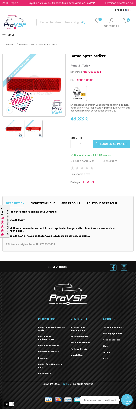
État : (73, 80)
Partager (83, 182)
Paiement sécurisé (48, 352)
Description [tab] (15, 203)
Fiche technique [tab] (43, 203)
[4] (87, 168)
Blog (105, 346)
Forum (106, 352)
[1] (72, 168)
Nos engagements (113, 333)
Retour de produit (80, 342)
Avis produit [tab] (70, 203)
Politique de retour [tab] (102, 203)
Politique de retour (48, 345)
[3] (82, 168)
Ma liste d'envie (78, 349)
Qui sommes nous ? (113, 327)
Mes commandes (79, 336)
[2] (77, 168)
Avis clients (44, 373)
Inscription (76, 355)
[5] (92, 168)
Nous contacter (111, 340)
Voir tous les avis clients (7, 222)
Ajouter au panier (113, 144)
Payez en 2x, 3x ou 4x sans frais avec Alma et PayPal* (53, 3)
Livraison (43, 358)
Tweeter (88, 182)
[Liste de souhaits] (97, 23)
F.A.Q (105, 358)
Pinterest (93, 182)
